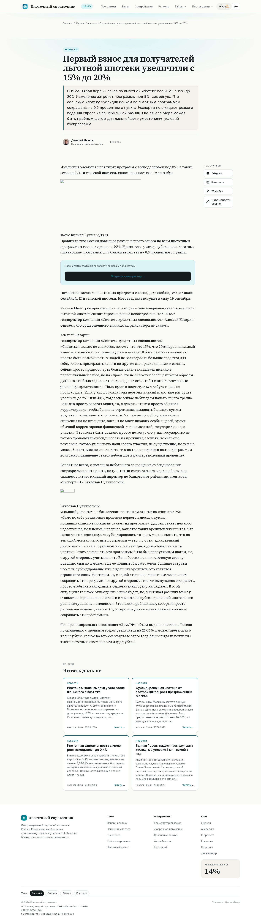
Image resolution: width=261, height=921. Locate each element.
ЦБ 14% (87, 6)
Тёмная (66, 893)
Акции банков (162, 841)
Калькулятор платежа (167, 822)
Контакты (207, 841)
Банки (125, 6)
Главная (67, 23)
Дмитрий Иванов (82, 140)
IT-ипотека (113, 835)
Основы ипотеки (117, 822)
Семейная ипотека (118, 828)
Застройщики (144, 6)
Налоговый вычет (118, 847)
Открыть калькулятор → (128, 276)
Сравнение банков (165, 835)
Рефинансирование (119, 841)
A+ (236, 6)
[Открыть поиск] (227, 6)
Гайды (179, 6)
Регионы (163, 6)
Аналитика (207, 828)
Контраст (81, 893)
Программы (108, 6)
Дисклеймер (209, 853)
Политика (207, 847)
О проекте (207, 835)
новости (92, 23)
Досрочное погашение (168, 828)
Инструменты (201, 6)
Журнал (80, 23)
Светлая (52, 893)
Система (37, 893)
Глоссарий (160, 847)
